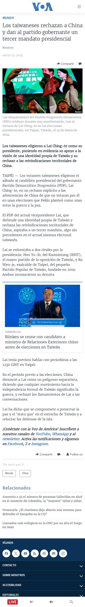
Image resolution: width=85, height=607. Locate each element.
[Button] (65, 63)
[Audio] (31, 602)
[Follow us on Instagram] (63, 553)
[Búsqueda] (71, 602)
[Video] (51, 602)
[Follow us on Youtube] (25, 553)
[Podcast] (44, 553)
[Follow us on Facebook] (6, 553)
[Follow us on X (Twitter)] (16, 553)
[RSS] (35, 553)
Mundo (8, 18)
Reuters (8, 47)
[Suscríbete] (54, 553)
